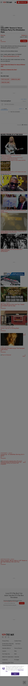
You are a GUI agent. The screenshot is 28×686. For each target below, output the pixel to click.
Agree (15, 673)
